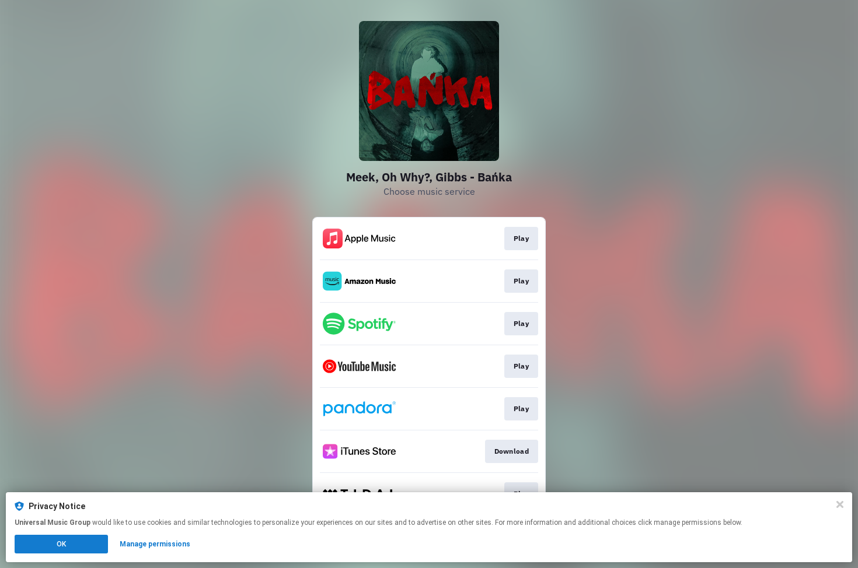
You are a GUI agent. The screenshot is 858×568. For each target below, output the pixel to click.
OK (61, 544)
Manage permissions (155, 544)
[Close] (840, 504)
